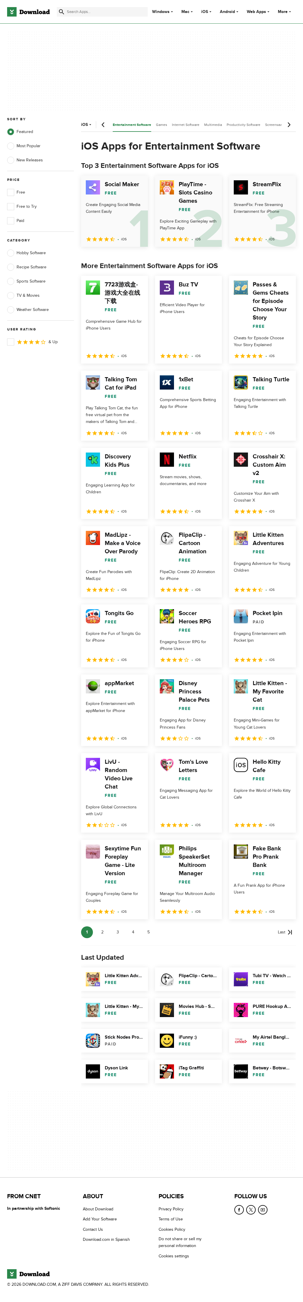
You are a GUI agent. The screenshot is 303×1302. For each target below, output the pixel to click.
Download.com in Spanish (106, 1239)
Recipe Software (31, 267)
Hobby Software (31, 252)
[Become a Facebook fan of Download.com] (239, 1210)
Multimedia (213, 125)
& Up (53, 341)
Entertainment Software (132, 125)
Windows (161, 12)
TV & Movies (28, 295)
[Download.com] (28, 12)
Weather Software (33, 309)
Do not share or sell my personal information (180, 1242)
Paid (20, 220)
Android (227, 12)
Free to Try (27, 206)
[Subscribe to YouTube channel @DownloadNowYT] (262, 1210)
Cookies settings (174, 1255)
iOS (204, 12)
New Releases (30, 160)
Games (161, 125)
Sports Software (31, 281)
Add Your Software (100, 1219)
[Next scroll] (289, 125)
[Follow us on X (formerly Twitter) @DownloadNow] (251, 1210)
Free (21, 192)
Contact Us (93, 1229)
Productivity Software (243, 125)
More (283, 11)
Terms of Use (171, 1219)
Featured (25, 131)
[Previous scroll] (103, 125)
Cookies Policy (172, 1229)
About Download (98, 1209)
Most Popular (29, 145)
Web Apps (256, 12)
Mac (185, 12)
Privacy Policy (171, 1209)
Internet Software (185, 125)
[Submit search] (61, 12)
